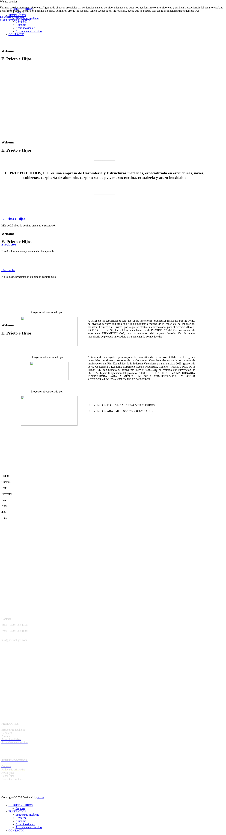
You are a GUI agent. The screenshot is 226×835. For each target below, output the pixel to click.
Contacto (8, 270)
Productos (8, 244)
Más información (9, 19)
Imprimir (26, 19)
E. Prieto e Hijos (13, 219)
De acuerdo (6, 16)
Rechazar (19, 16)
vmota (40, 797)
